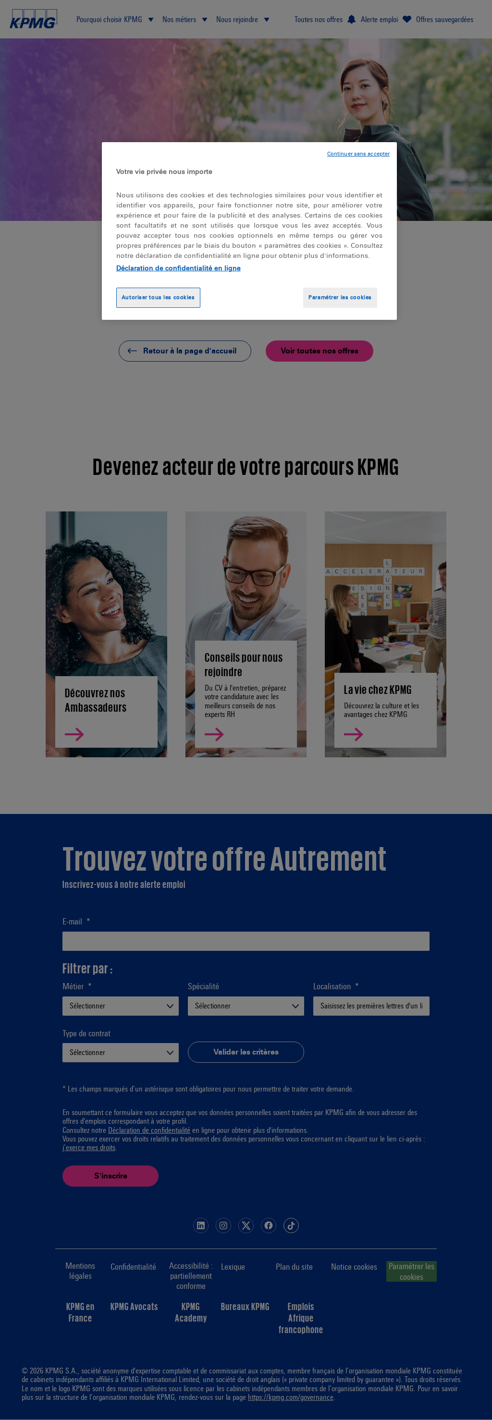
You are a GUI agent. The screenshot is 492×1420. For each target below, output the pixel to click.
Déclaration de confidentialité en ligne (178, 268)
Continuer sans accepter (358, 154)
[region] (249, 231)
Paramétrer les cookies (340, 297)
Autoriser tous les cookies (158, 297)
